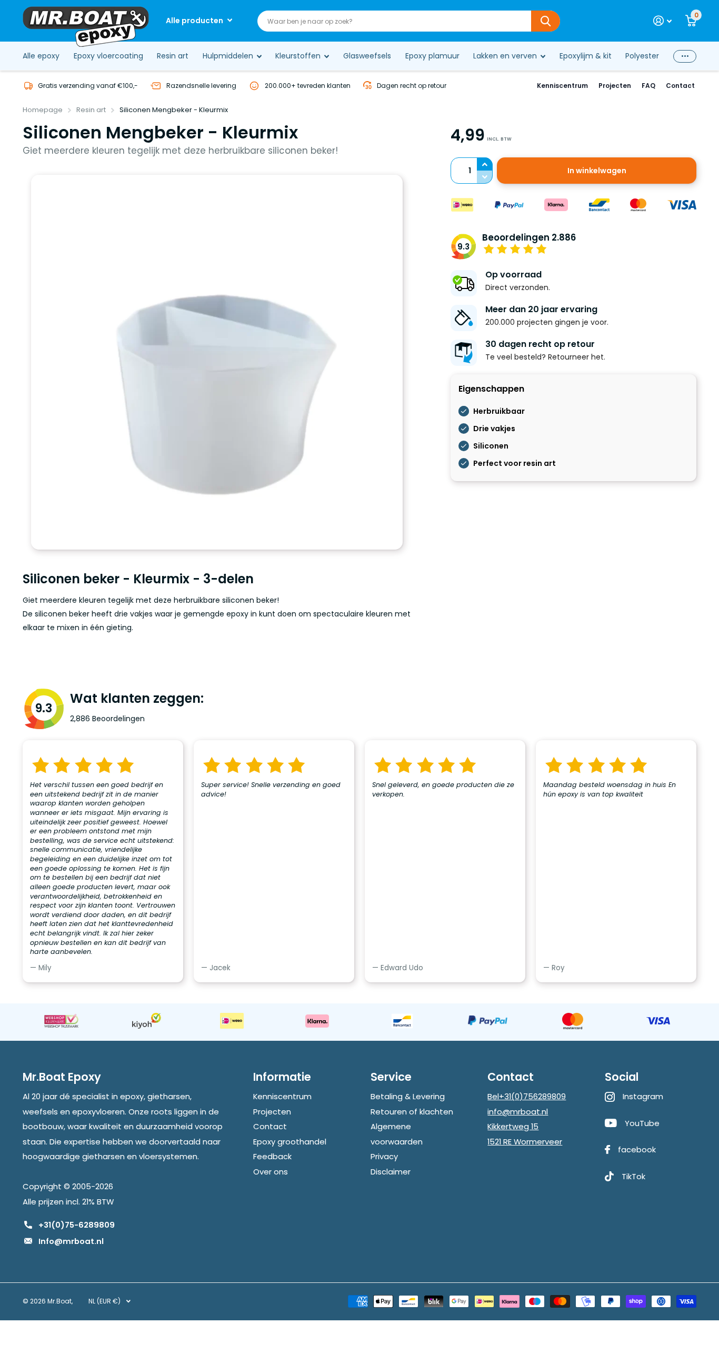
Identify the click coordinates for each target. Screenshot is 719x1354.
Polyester (642, 56)
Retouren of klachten (412, 1111)
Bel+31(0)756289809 (526, 1096)
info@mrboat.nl (517, 1111)
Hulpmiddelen (228, 56)
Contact (680, 85)
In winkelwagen (596, 170)
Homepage (43, 110)
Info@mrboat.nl (71, 1241)
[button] (485, 164)
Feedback (272, 1156)
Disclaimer (391, 1171)
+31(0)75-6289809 (76, 1224)
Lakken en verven (505, 56)
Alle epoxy (41, 56)
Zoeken (545, 21)
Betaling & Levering (408, 1096)
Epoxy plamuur (432, 56)
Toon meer (684, 56)
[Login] (662, 21)
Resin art (172, 56)
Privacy (384, 1156)
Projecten (614, 85)
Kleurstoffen (298, 56)
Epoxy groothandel (289, 1141)
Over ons (270, 1171)
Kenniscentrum (562, 85)
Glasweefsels (367, 56)
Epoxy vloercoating (108, 56)
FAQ (648, 85)
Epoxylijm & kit (586, 56)
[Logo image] (61, 1021)
